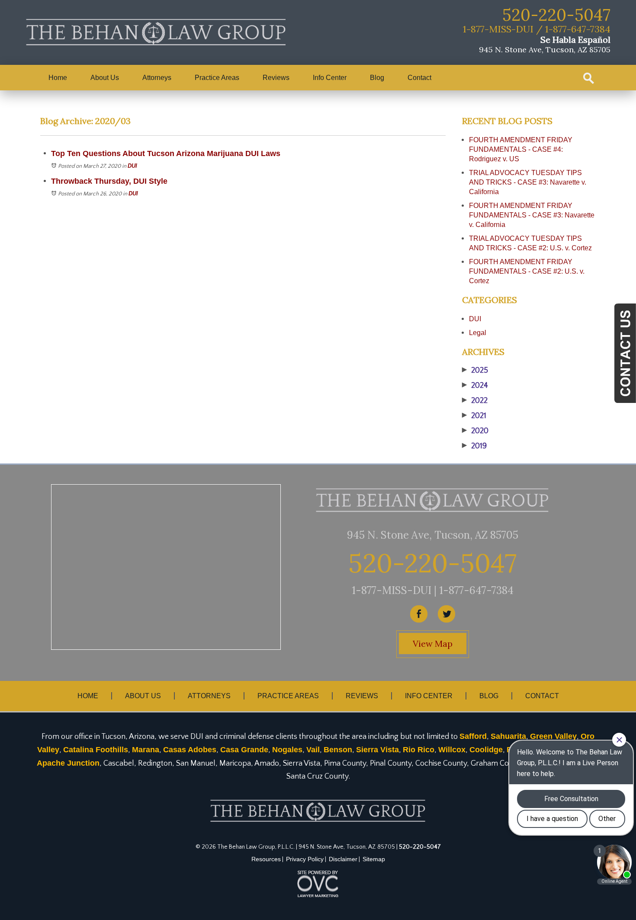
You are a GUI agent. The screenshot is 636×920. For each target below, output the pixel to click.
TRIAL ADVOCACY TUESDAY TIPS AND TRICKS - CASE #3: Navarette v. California (527, 182)
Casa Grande (244, 749)
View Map (433, 643)
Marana (145, 749)
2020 (475, 431)
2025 (475, 370)
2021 (474, 416)
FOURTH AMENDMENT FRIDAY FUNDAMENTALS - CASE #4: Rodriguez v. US (520, 149)
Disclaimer (343, 859)
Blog (377, 77)
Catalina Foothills (95, 749)
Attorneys (156, 77)
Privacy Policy (305, 859)
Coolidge (486, 749)
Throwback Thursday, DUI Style (109, 181)
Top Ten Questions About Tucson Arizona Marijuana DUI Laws (165, 153)
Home (57, 77)
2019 (474, 446)
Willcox (452, 749)
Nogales (287, 749)
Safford (473, 736)
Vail (313, 749)
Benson (338, 749)
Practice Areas (217, 77)
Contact (419, 77)
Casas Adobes (189, 749)
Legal (477, 332)
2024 (475, 385)
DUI (132, 166)
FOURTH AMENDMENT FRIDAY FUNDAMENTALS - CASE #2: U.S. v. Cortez (527, 271)
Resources (266, 859)
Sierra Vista (377, 749)
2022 (475, 400)
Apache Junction (68, 763)
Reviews (276, 77)
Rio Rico (418, 749)
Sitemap (374, 859)
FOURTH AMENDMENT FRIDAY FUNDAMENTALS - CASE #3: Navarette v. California (531, 215)
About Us (104, 77)
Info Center (330, 77)
